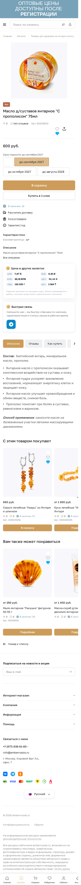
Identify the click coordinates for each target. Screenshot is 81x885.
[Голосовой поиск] (71, 25)
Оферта (38, 824)
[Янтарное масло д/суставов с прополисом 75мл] (39, 70)
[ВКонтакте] (5, 774)
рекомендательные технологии (22, 838)
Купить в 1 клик (39, 195)
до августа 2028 (53, 171)
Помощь (9, 724)
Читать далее (62, 868)
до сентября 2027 (31, 162)
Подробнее (27, 632)
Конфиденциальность (16, 824)
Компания (10, 705)
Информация (12, 714)
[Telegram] (13, 774)
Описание (13, 343)
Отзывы (34, 343)
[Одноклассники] (20, 774)
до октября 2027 (19, 171)
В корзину (39, 185)
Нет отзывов (20, 123)
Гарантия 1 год (16, 225)
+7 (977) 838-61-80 (15, 746)
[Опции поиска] (62, 25)
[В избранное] (57, 128)
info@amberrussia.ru (16, 752)
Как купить (55, 343)
